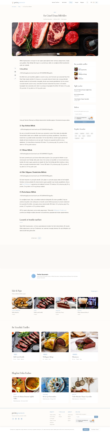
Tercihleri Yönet (95, 429)
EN (93, 2)
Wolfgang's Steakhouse (60, 210)
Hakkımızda (70, 414)
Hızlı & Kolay (52, 416)
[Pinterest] (19, 419)
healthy (76, 133)
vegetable (82, 133)
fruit (76, 135)
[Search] (87, 2)
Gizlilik (69, 418)
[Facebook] (16, 419)
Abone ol (84, 121)
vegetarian (77, 138)
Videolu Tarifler (53, 420)
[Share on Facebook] (15, 71)
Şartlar (69, 420)
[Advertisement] (45, 104)
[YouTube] (21, 419)
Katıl (96, 416)
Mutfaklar (64, 2)
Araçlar (76, 2)
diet (92, 133)
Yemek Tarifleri (55, 2)
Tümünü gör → (94, 291)
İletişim (69, 416)
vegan (83, 135)
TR (96, 2)
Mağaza (82, 2)
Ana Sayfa (14, 6)
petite (19, 2)
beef (82, 138)
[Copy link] (15, 78)
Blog (71, 2)
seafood (88, 135)
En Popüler (52, 418)
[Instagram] (13, 419)
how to (87, 133)
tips (79, 135)
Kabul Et (86, 429)
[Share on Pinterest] (15, 75)
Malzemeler (52, 424)
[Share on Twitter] (15, 68)
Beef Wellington (26, 184)
